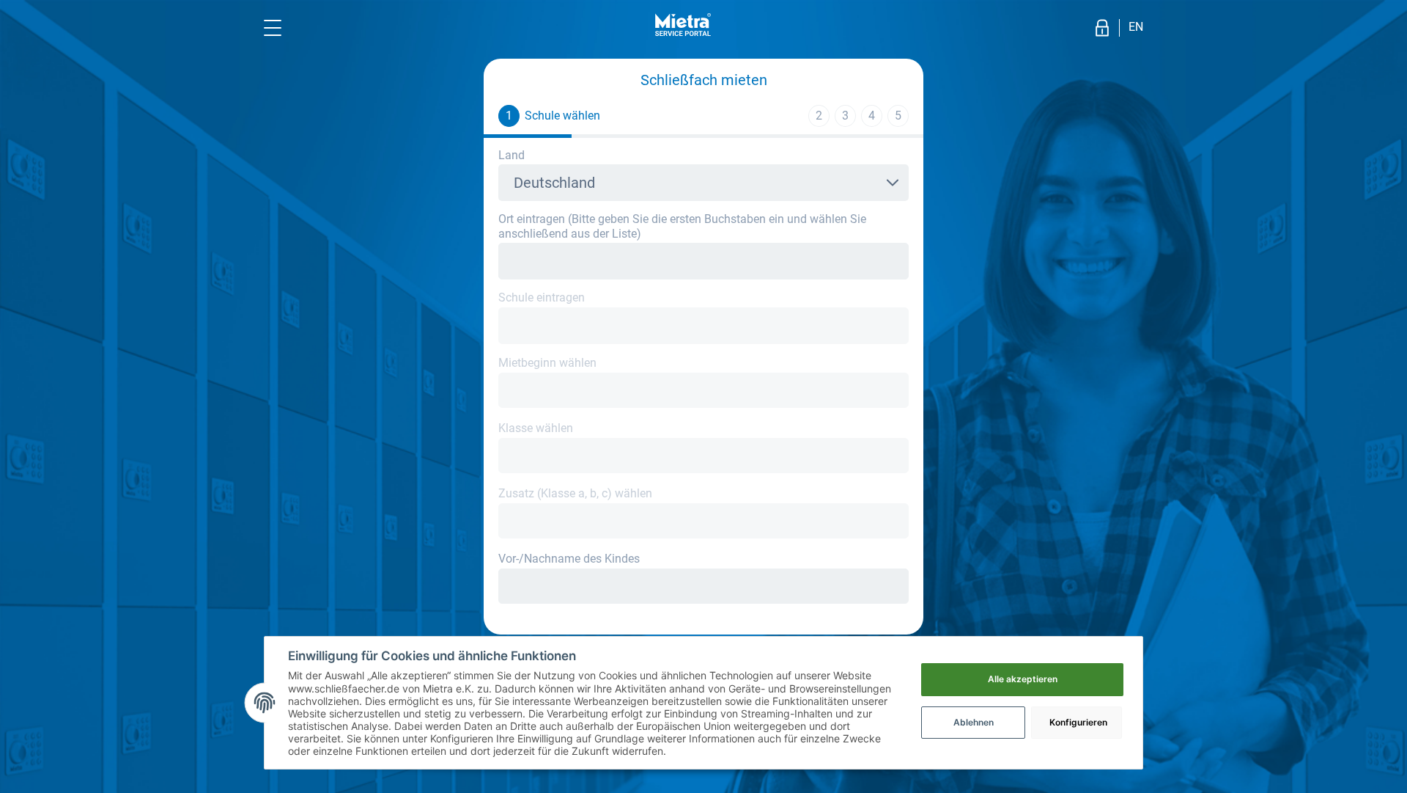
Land (511, 155)
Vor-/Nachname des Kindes (569, 559)
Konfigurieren (1078, 722)
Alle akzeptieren (1022, 678)
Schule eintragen (541, 297)
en (1136, 27)
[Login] (1102, 28)
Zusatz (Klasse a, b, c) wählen (575, 493)
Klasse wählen (535, 428)
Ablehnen (973, 722)
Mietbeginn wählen (547, 363)
